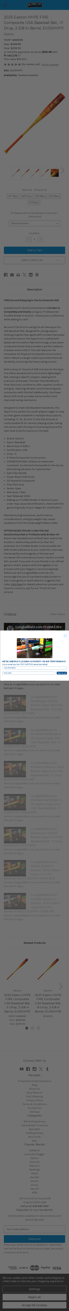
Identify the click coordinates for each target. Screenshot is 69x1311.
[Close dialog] (65, 636)
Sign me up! (62, 673)
